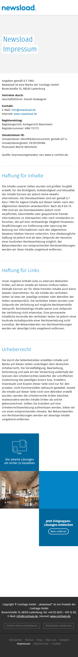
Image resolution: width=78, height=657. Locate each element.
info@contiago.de (27, 616)
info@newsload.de (23, 110)
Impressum (23, 643)
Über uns (50, 640)
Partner (29, 640)
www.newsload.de (25, 114)
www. (60, 616)
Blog (39, 640)
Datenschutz (41, 643)
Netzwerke (15, 640)
